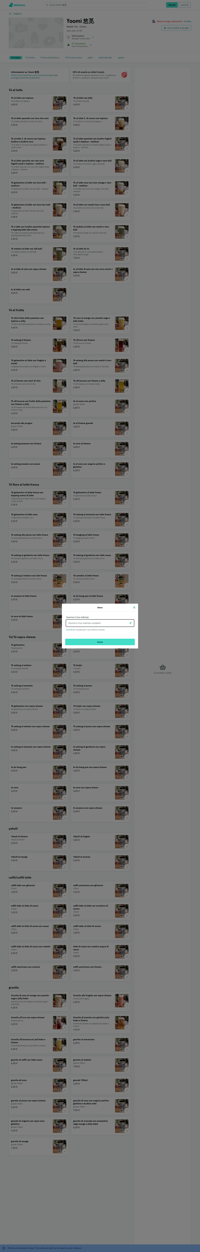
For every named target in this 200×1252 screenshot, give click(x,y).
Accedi (69, 630)
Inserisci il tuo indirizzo (77, 617)
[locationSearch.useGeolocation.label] (130, 623)
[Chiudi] (134, 607)
